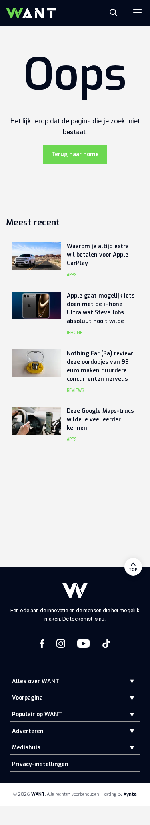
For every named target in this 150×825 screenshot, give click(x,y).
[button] (126, 681)
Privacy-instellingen (40, 764)
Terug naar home (75, 154)
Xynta (130, 794)
